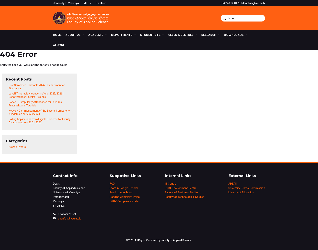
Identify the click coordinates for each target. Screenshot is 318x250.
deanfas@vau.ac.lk (69, 218)
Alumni (58, 45)
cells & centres (181, 35)
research (208, 35)
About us (73, 35)
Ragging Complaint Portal (125, 197)
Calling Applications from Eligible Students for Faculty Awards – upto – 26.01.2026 (39, 121)
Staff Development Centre (181, 188)
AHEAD (232, 183)
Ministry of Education (241, 192)
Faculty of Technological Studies (184, 197)
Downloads (234, 35)
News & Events (17, 146)
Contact (101, 3)
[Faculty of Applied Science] (81, 18)
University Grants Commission (246, 188)
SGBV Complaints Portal (124, 201)
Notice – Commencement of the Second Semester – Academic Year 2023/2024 (39, 112)
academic (95, 35)
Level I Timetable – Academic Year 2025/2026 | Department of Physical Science (36, 95)
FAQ (112, 183)
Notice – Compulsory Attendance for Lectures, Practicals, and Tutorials (35, 104)
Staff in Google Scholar (124, 188)
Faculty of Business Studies (182, 192)
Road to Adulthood (121, 192)
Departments (121, 35)
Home (57, 35)
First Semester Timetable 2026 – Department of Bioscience (37, 87)
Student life (150, 35)
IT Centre (170, 183)
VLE (86, 3)
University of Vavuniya (66, 3)
